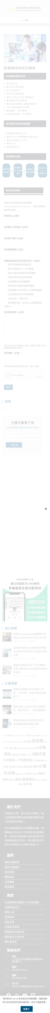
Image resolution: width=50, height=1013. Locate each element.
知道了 (26, 1009)
